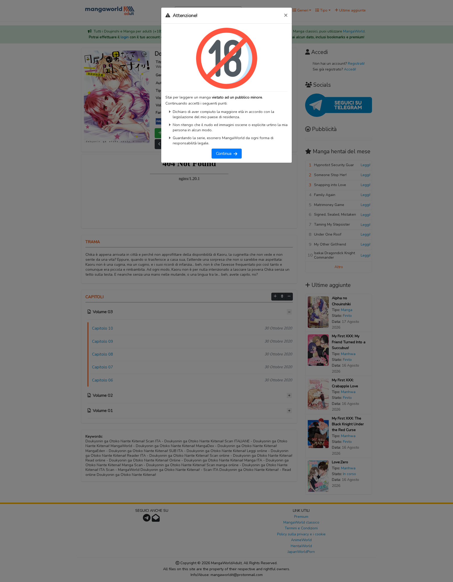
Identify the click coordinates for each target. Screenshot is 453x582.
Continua (225, 153)
